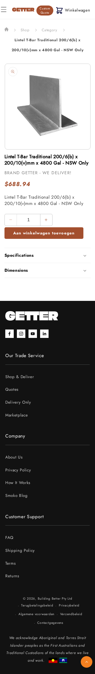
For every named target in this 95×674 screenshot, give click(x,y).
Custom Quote (45, 10)
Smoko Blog (16, 495)
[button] (73, 10)
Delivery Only (18, 402)
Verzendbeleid (71, 614)
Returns (12, 576)
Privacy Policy (18, 470)
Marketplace (16, 415)
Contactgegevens (50, 622)
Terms (10, 563)
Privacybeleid (69, 605)
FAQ (9, 538)
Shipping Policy (20, 550)
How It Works (17, 483)
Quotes (11, 389)
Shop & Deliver (19, 377)
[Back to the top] (86, 662)
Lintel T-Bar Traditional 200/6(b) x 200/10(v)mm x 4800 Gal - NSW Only (48, 45)
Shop (25, 30)
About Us (13, 457)
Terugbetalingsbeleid (37, 605)
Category (49, 30)
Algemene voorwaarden (36, 614)
